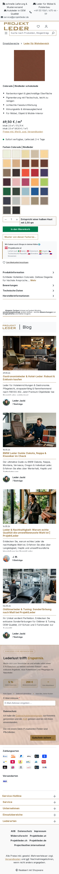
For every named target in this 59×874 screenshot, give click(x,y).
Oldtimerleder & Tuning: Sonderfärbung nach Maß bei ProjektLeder (27, 611)
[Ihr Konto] (46, 26)
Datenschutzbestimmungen (29, 716)
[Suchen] (53, 33)
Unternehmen (11, 808)
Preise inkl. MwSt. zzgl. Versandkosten (23, 131)
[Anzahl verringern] (6, 219)
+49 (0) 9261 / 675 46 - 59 (46, 12)
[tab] (29, 276)
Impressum (40, 831)
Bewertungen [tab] (10, 285)
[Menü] (6, 33)
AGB (25, 719)
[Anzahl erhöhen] (17, 219)
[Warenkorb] (53, 25)
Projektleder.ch (19, 840)
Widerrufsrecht (19, 835)
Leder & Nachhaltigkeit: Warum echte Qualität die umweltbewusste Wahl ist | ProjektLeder (26, 532)
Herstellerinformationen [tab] (16, 295)
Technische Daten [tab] (13, 290)
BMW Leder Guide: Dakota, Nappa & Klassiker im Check (24, 455)
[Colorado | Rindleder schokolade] (29, 65)
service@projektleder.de (16, 17)
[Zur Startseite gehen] (15, 26)
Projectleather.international (29, 845)
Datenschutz (25, 831)
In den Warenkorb (20, 229)
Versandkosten (13, 859)
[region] (29, 65)
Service (7, 802)
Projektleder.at (38, 835)
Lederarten (9, 821)
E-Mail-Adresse (11, 698)
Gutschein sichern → (43, 738)
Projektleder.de (38, 840)
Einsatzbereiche (13, 814)
